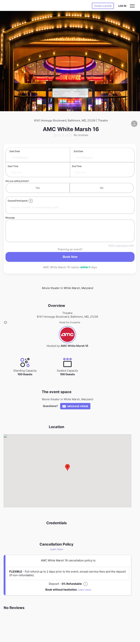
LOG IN (122, 5)
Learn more (56, 549)
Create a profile (103, 5)
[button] (67, 467)
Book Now (70, 257)
